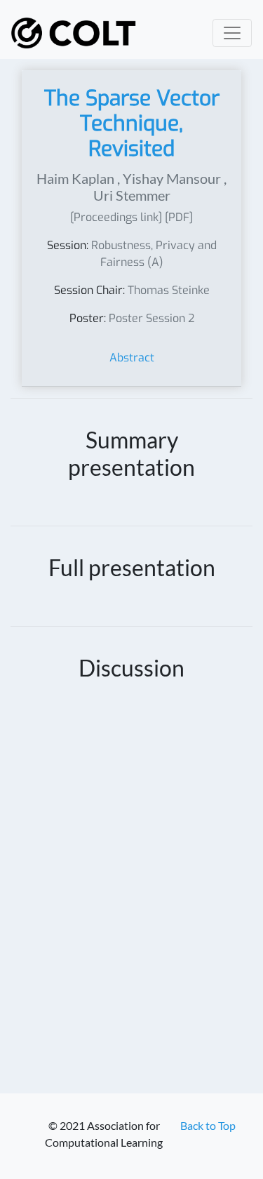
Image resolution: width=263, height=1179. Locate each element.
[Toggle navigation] (232, 33)
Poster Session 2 (151, 318)
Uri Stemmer (131, 195)
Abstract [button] (131, 357)
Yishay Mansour (172, 178)
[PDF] (179, 217)
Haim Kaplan (75, 178)
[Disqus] (131, 896)
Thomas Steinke (169, 290)
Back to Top (208, 1125)
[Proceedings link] (116, 217)
